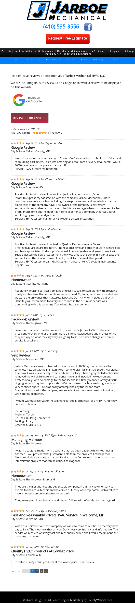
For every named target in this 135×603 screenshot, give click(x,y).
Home (16, 60)
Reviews (84, 60)
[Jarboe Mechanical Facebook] (88, 26)
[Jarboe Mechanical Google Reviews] (27, 100)
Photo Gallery (98, 60)
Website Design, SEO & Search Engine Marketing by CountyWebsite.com (67, 600)
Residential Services (53, 60)
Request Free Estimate (67, 38)
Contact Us (114, 60)
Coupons (71, 60)
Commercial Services (32, 60)
